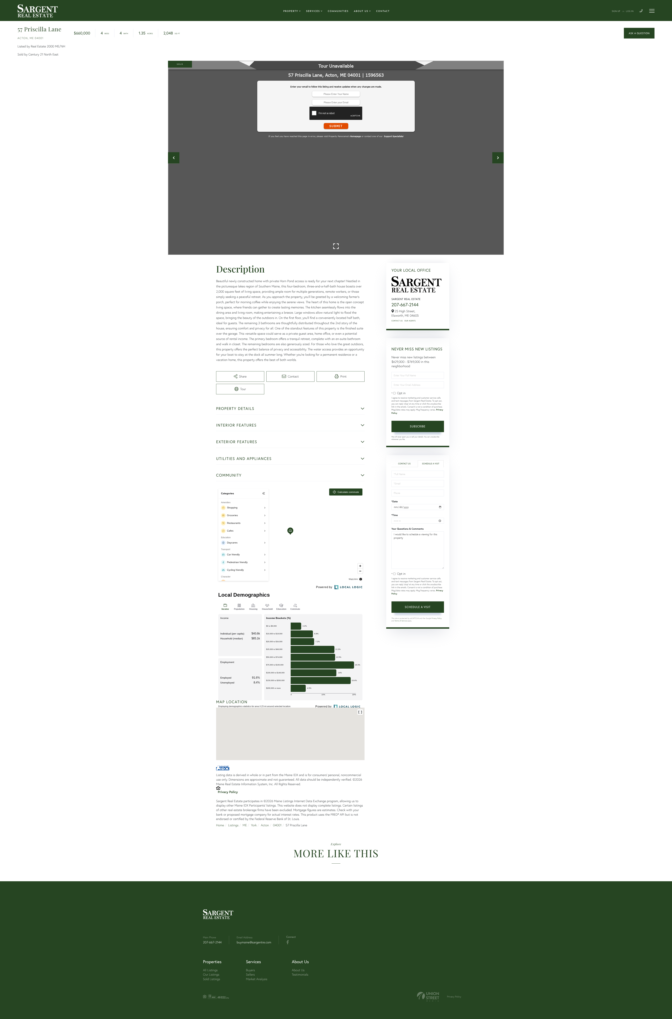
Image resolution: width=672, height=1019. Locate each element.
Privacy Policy (228, 792)
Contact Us (397, 321)
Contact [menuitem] (383, 11)
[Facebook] (287, 942)
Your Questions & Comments (407, 528)
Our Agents (410, 321)
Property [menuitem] (290, 11)
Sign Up (616, 11)
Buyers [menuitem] (250, 970)
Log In (630, 11)
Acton (265, 825)
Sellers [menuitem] (250, 974)
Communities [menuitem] (338, 11)
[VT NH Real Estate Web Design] (428, 996)
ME (245, 825)
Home (220, 825)
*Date (394, 501)
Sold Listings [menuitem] (211, 979)
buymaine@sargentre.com (254, 942)
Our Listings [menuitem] (211, 974)
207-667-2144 (405, 305)
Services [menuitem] (313, 11)
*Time (394, 515)
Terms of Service (401, 621)
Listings (233, 825)
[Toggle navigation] (651, 11)
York (254, 825)
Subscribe (417, 426)
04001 (277, 825)
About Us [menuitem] (361, 11)
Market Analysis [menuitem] (256, 979)
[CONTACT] (639, 33)
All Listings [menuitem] (210, 970)
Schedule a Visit (430, 463)
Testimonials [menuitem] (300, 974)
